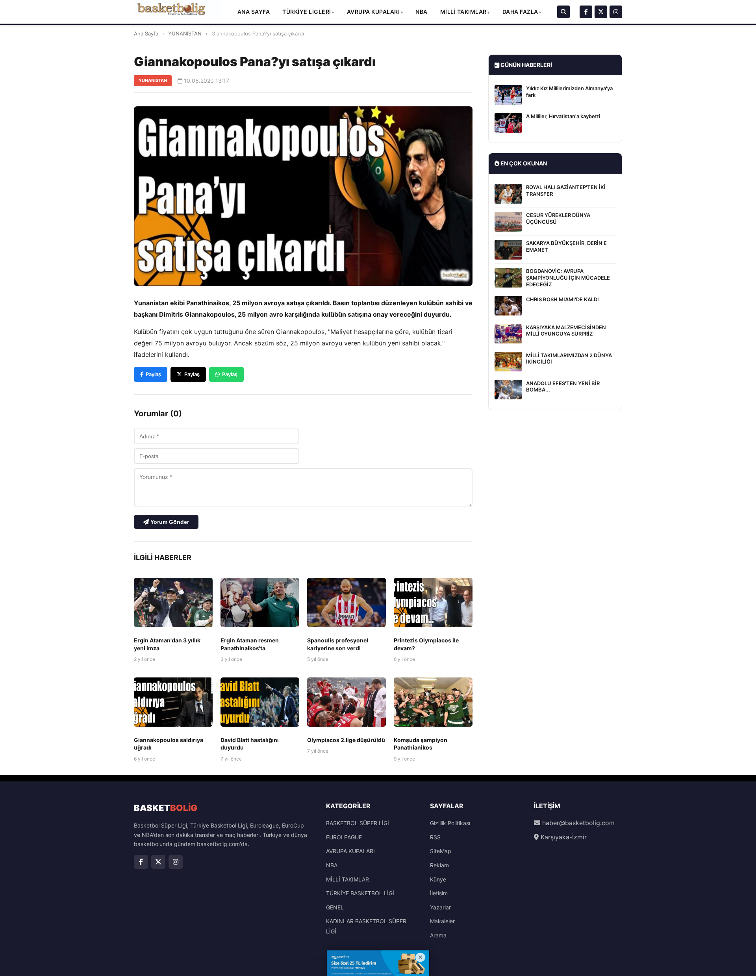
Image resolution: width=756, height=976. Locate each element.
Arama (438, 935)
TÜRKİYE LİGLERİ (306, 11)
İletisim (439, 893)
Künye (438, 879)
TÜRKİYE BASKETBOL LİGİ (360, 893)
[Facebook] (586, 12)
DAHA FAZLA (520, 11)
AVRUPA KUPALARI (373, 11)
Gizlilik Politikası (450, 823)
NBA (421, 11)
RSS (435, 837)
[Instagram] (616, 12)
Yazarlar (440, 907)
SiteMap (440, 851)
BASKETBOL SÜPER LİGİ (357, 823)
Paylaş (153, 374)
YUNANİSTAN (185, 33)
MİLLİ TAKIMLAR (463, 11)
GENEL (335, 907)
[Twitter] (601, 12)
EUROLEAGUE (344, 837)
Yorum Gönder (169, 522)
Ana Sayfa (253, 11)
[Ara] (563, 12)
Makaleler (442, 921)
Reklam (439, 865)
